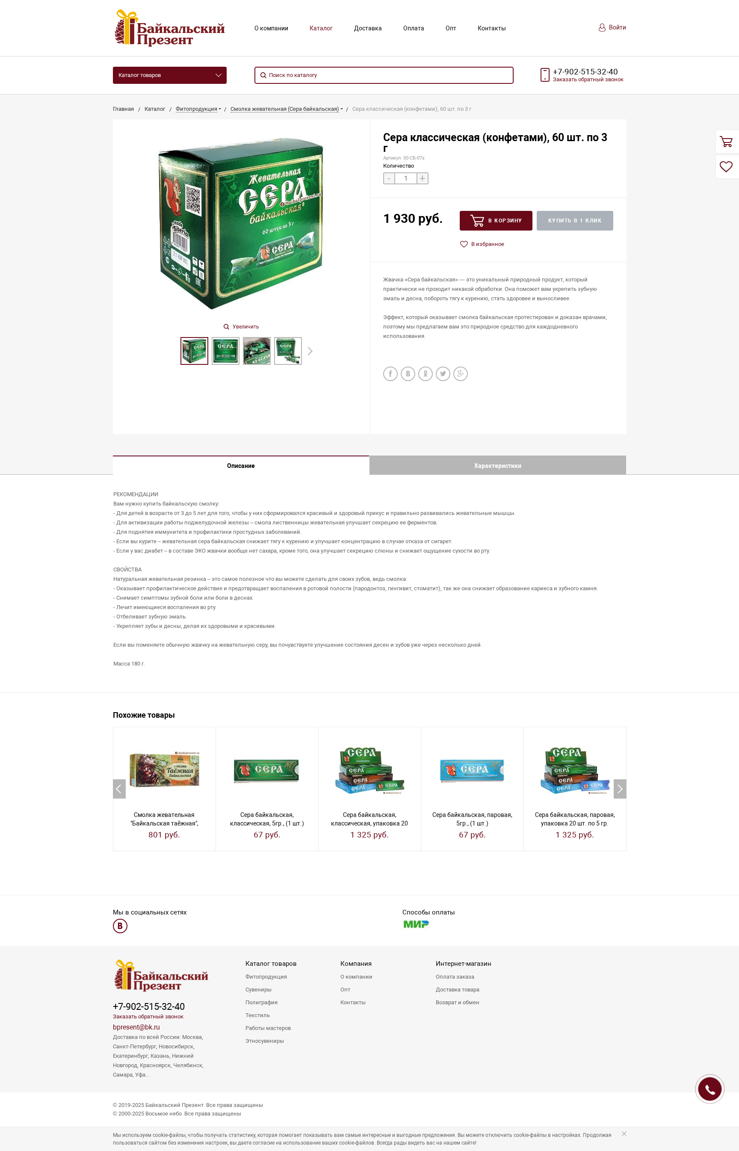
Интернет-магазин (463, 964)
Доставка (368, 28)
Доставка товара (457, 989)
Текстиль (257, 1015)
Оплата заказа (455, 976)
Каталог (321, 28)
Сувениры (258, 989)
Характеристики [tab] (497, 465)
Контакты (492, 28)
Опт (451, 28)
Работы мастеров (268, 1028)
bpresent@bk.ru (136, 1027)
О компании (271, 28)
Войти (617, 27)
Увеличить (245, 327)
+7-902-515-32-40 (585, 72)
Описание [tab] (241, 465)
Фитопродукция (266, 976)
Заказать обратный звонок (148, 1016)
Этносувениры (264, 1041)
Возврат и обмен (457, 1002)
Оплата (413, 28)
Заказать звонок (588, 79)
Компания (356, 964)
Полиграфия (261, 1002)
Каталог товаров (139, 75)
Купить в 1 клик (575, 221)
